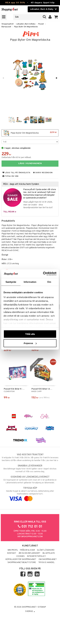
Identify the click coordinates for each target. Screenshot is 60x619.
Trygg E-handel (46, 562)
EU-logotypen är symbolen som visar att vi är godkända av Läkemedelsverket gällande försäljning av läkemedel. (30, 480)
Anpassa (28, 343)
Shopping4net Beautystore (22, 562)
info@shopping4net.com (30, 536)
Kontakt (11, 553)
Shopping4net (8, 24)
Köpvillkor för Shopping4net (21, 559)
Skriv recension (44, 172)
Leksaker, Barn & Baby (25, 24)
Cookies (20, 556)
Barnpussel (6, 27)
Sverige (29, 611)
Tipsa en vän (11, 176)
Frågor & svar (27, 550)
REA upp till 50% (15, 2)
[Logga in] (50, 17)
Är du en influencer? (29, 553)
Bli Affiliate (49, 553)
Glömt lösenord (45, 550)
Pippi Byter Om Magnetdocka (26, 27)
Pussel (41, 24)
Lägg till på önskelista (17, 172)
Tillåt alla (30, 334)
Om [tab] (49, 281)
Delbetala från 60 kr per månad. (16, 157)
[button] (56, 17)
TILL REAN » (9, 211)
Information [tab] (30, 281)
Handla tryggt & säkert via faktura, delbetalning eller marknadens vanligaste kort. (30, 491)
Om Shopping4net (48, 559)
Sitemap (42, 607)
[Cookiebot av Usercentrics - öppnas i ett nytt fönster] (43, 274)
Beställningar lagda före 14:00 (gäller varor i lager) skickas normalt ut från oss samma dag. (30, 468)
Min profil (13, 550)
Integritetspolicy (36, 556)
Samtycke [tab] (11, 281)
